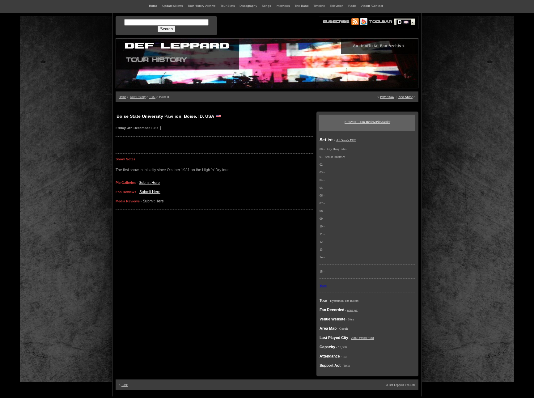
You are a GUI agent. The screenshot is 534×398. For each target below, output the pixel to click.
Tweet (323, 285)
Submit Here (149, 182)
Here (351, 319)
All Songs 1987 (346, 140)
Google (343, 328)
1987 (152, 97)
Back (124, 385)
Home (122, 97)
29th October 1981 (362, 338)
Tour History (138, 97)
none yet (352, 310)
